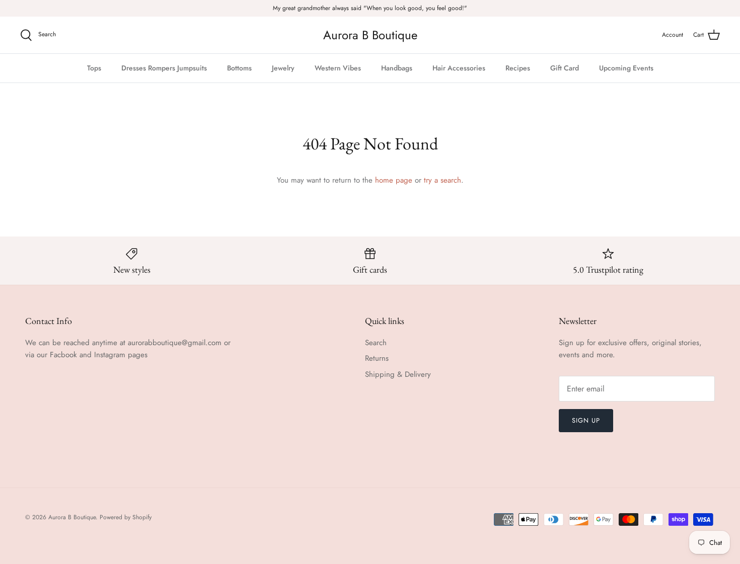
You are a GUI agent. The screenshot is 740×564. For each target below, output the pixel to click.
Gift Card (564, 68)
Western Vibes (338, 68)
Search (376, 342)
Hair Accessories (458, 68)
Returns (377, 358)
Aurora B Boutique (72, 517)
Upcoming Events (626, 68)
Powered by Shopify (126, 517)
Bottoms (239, 68)
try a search (442, 180)
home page (393, 180)
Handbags (396, 68)
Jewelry (283, 68)
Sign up (586, 420)
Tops (94, 68)
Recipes (517, 68)
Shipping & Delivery (398, 374)
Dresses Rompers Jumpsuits (164, 68)
